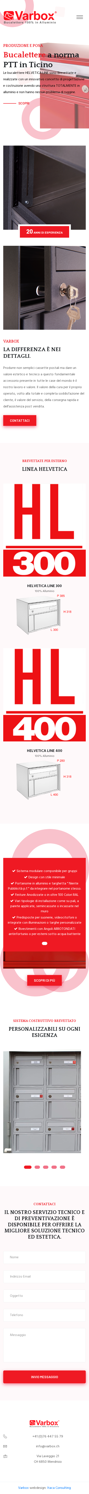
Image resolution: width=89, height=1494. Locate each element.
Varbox (23, 1488)
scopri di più (44, 980)
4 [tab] (54, 1167)
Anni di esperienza (44, 231)
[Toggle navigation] (80, 17)
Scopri (23, 103)
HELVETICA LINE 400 (44, 751)
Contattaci (20, 420)
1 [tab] (44, 943)
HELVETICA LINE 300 (44, 586)
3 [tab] (45, 1167)
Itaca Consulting (59, 1488)
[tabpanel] (44, 901)
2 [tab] (37, 1167)
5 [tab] (62, 1167)
